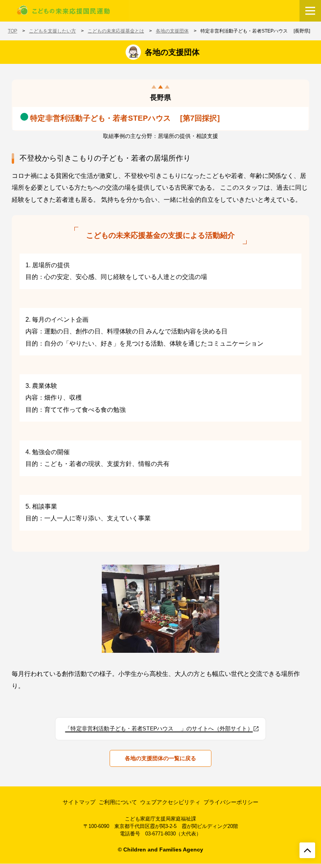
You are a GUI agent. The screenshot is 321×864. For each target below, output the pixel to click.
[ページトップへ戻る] (307, 850)
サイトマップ (79, 802)
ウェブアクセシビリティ (170, 802)
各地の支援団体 (172, 31)
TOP (12, 31)
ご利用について (118, 802)
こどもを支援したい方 (52, 31)
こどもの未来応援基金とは (116, 31)
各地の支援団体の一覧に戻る (160, 758)
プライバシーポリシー (231, 802)
